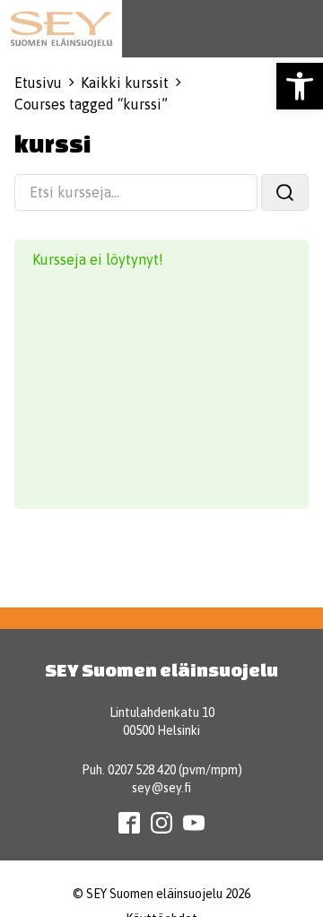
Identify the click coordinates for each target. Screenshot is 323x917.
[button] (299, 86)
